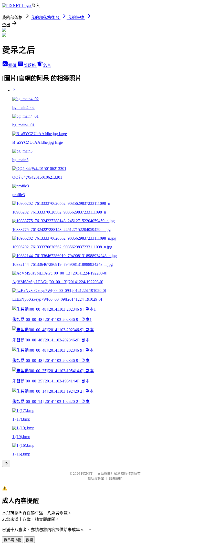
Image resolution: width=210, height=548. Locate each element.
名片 (47, 65)
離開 (29, 540)
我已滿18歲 (12, 540)
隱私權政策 (96, 479)
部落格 (30, 65)
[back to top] (6, 464)
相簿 (12, 65)
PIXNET (86, 473)
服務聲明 (115, 479)
